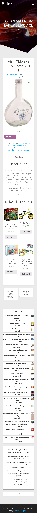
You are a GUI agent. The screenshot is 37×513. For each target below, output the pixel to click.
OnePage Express (21, 510)
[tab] (19, 157)
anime (27, 143)
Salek (7, 3)
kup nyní (10, 136)
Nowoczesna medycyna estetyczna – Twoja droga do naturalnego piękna (18, 473)
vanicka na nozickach (22, 150)
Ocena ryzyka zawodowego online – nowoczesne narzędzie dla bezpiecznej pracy (18, 464)
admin (11, 74)
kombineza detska (15, 145)
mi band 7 (21, 148)
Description (19, 157)
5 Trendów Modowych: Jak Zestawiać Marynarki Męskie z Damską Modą (18, 482)
